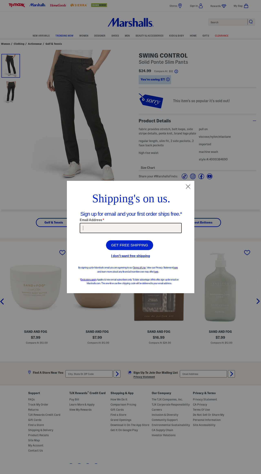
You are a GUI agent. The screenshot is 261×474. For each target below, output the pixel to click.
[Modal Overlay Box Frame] (130, 237)
